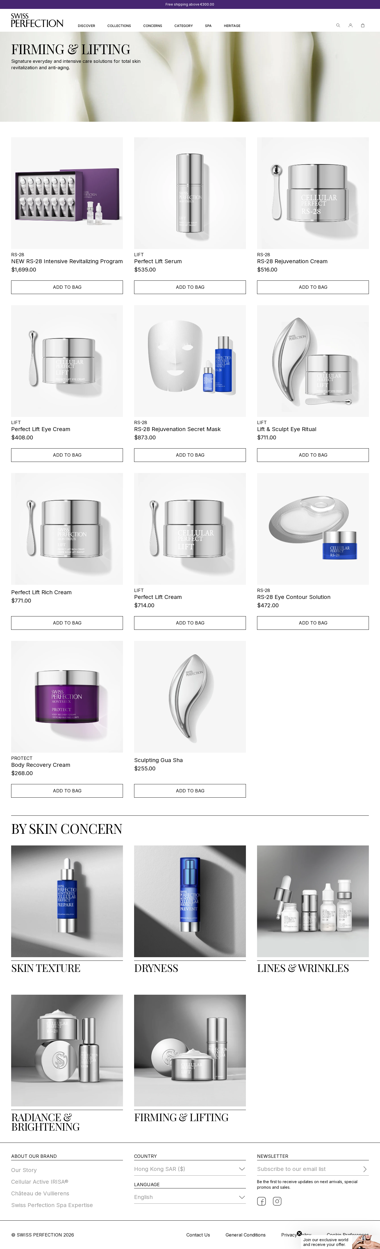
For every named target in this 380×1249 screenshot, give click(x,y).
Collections (119, 26)
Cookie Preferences (348, 1235)
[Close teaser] (299, 1233)
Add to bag (67, 287)
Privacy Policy (296, 1235)
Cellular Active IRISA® (39, 1181)
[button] (340, 1242)
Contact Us (198, 1235)
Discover (86, 26)
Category (183, 26)
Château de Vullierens (40, 1193)
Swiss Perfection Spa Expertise (52, 1205)
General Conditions (246, 1235)
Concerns (152, 26)
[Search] (338, 25)
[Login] (350, 25)
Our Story (24, 1170)
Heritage (232, 26)
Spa (208, 26)
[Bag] (363, 25)
